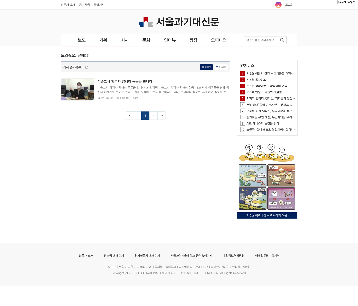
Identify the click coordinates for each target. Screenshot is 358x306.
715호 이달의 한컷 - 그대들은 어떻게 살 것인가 (274, 73)
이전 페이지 (137, 115)
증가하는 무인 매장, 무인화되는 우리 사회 (270, 117)
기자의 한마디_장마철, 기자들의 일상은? (269, 98)
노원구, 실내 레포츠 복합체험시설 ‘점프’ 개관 (271, 129)
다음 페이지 (153, 115)
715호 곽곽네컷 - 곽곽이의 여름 (264, 86)
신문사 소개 (68, 4)
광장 (193, 40)
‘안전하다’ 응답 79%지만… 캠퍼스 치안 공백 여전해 (276, 104)
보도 (82, 40)
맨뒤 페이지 (161, 115)
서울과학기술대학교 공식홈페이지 (191, 255)
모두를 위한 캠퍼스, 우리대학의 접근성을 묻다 (273, 111)
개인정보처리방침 (233, 255)
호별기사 (99, 4)
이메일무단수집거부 (267, 255)
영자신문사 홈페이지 (147, 255)
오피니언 (219, 40)
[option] (267, 180)
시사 (125, 40)
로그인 (289, 4)
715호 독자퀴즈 (254, 79)
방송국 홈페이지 (114, 255)
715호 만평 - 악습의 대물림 (262, 92)
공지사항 (84, 4)
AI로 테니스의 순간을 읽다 (260, 123)
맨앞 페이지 (129, 115)
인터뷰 (170, 40)
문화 (146, 40)
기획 (103, 40)
